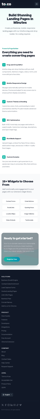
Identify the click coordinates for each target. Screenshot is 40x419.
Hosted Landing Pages (9, 291)
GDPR (3, 387)
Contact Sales (6, 359)
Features (4, 320)
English (7, 394)
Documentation (6, 334)
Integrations (5, 327)
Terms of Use (6, 376)
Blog (2, 355)
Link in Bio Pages (7, 295)
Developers (5, 323)
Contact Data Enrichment (10, 284)
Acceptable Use (6, 380)
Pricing (3, 331)
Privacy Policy (6, 384)
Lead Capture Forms (8, 287)
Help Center (5, 363)
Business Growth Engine (9, 280)
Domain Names (6, 302)
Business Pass (6, 299)
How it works (5, 316)
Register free (12, 259)
